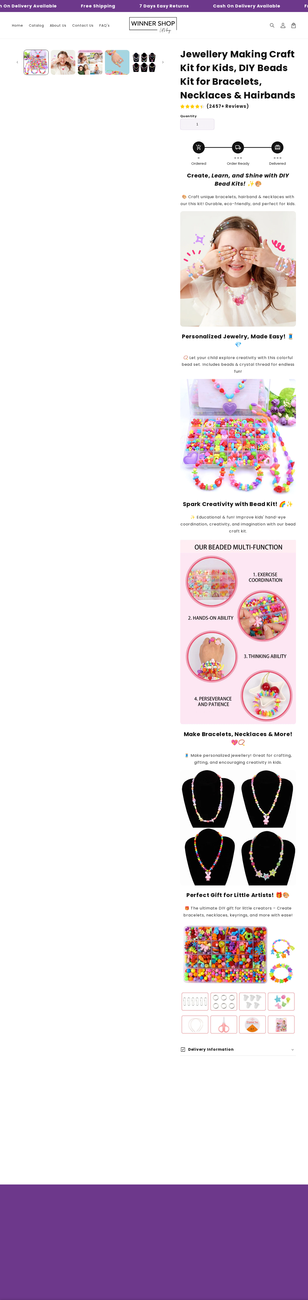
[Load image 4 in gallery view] (117, 62)
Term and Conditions (105, 1259)
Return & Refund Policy (107, 1242)
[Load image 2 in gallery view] (63, 62)
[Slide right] (163, 62)
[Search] (272, 25)
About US (94, 1217)
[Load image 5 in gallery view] (144, 62)
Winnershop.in (137, 1293)
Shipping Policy (99, 1225)
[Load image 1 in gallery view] (36, 62)
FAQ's (90, 1250)
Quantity (188, 116)
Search (92, 1208)
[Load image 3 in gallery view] (90, 62)
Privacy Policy (98, 1234)
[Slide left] (17, 62)
